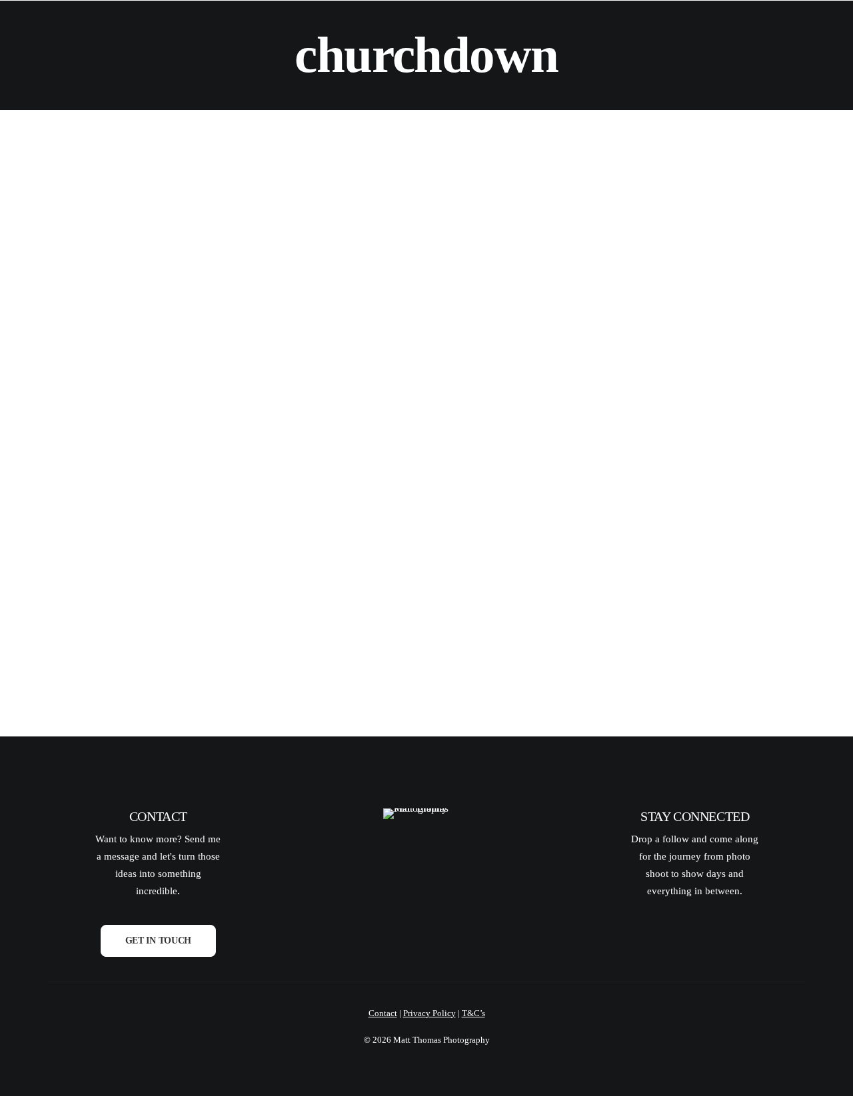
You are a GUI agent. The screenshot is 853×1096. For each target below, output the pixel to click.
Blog (450, 32)
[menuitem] (226, 32)
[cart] (799, 32)
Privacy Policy (429, 1013)
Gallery (299, 32)
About (226, 32)
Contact (519, 32)
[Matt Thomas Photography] (86, 32)
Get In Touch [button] (158, 941)
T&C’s (473, 1013)
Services (381, 32)
